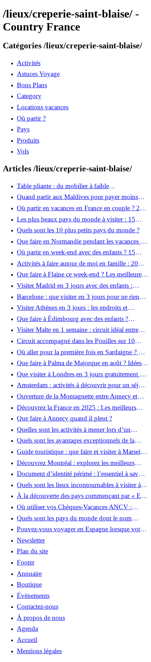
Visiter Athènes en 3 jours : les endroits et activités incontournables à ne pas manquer (74, 308)
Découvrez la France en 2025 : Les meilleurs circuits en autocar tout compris (76, 407)
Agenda (27, 628)
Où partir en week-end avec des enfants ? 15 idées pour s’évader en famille (76, 252)
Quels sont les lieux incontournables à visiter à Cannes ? (79, 485)
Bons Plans (32, 85)
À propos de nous (41, 617)
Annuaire (29, 573)
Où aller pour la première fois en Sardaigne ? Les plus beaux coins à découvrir (82, 352)
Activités (28, 63)
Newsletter (31, 540)
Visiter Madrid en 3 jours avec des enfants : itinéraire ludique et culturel (74, 285)
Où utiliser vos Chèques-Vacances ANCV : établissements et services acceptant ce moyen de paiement (81, 507)
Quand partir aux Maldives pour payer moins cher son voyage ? (77, 197)
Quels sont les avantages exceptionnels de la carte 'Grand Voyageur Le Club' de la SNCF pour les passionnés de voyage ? (76, 440)
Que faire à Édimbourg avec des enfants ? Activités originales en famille (72, 319)
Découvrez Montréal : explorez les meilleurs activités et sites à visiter (75, 463)
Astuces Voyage (38, 73)
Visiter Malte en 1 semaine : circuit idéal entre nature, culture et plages (77, 330)
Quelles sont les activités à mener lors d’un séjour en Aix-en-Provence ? (74, 430)
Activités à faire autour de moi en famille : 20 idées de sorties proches (77, 263)
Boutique (29, 584)
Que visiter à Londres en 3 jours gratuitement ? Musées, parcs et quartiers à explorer (80, 374)
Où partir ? (31, 118)
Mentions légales (39, 651)
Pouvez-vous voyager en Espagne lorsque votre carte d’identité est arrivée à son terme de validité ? (81, 529)
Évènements (33, 595)
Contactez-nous (37, 606)
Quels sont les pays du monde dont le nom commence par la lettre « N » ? (74, 518)
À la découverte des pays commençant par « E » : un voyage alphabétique (81, 496)
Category (29, 96)
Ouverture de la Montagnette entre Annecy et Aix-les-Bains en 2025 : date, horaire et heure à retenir (80, 396)
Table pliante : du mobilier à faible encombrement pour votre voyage (63, 186)
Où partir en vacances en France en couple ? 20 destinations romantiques (80, 208)
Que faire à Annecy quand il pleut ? (64, 418)
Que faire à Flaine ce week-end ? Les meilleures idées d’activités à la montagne (80, 274)
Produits (28, 140)
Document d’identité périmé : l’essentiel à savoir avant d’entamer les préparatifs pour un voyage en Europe (81, 474)
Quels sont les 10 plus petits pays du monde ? (78, 230)
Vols (23, 151)
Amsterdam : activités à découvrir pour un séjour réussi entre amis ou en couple (82, 385)
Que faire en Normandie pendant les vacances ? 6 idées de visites (80, 241)
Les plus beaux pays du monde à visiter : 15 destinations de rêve (76, 219)
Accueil (27, 639)
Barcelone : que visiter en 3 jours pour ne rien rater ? (78, 297)
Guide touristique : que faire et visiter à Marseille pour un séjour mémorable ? (82, 452)
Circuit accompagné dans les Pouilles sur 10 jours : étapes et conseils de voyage (76, 341)
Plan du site (32, 551)
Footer (25, 562)
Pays (23, 129)
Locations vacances (42, 107)
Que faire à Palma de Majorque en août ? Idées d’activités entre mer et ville (79, 363)
